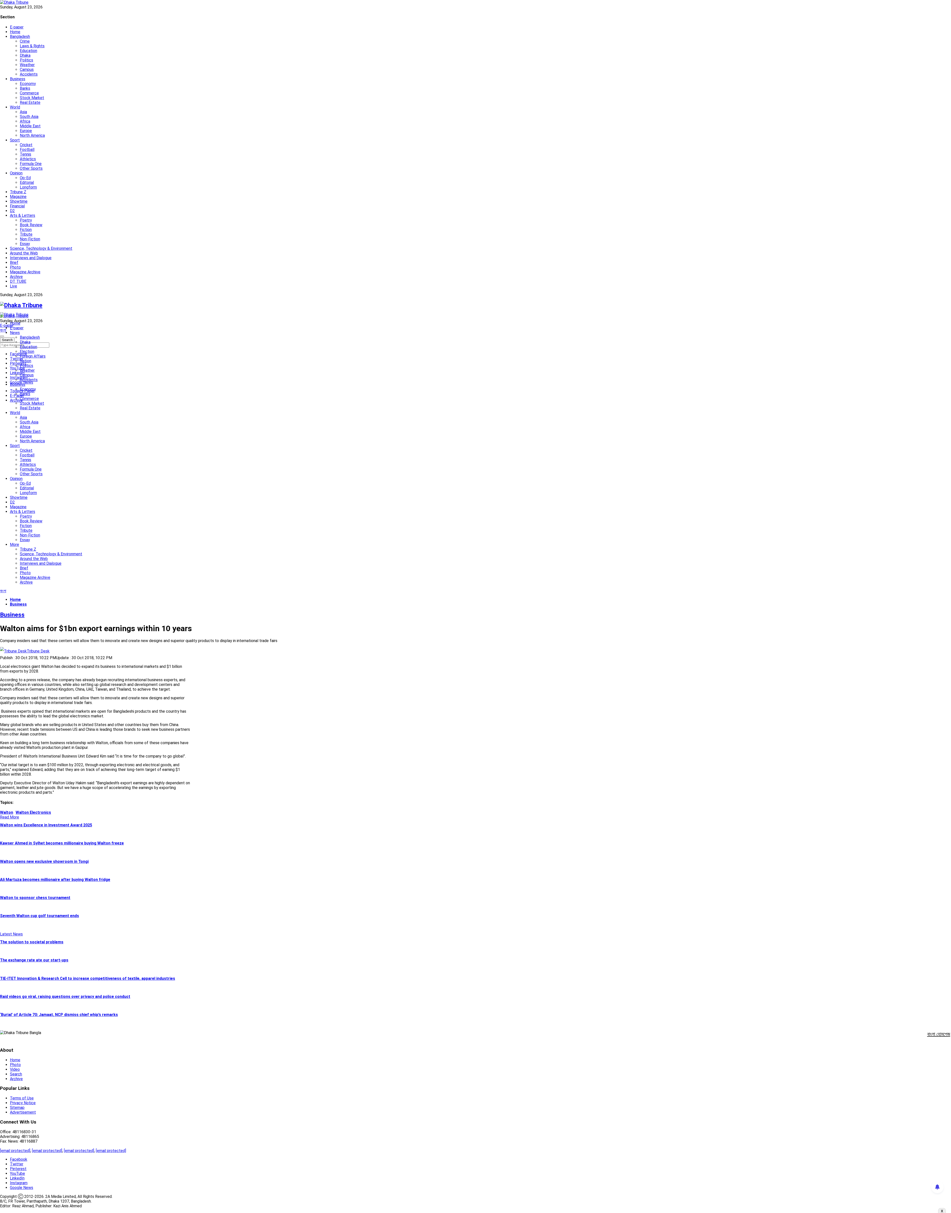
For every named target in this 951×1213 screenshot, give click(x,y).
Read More (9, 817)
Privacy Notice (23, 1102)
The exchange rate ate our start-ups (34, 960)
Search (16, 1074)
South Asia (29, 116)
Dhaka (25, 55)
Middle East (30, 126)
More (14, 544)
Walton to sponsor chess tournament (35, 897)
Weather (27, 64)
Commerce (29, 93)
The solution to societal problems (31, 942)
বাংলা (3, 330)
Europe (26, 130)
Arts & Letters (22, 215)
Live (13, 286)
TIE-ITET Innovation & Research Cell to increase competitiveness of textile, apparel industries (87, 978)
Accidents (29, 74)
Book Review (31, 225)
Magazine (18, 196)
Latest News (11, 934)
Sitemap (17, 1107)
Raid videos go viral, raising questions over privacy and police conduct (65, 996)
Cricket (26, 144)
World (15, 107)
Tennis (25, 154)
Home (15, 31)
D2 (12, 210)
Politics (26, 60)
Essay (25, 243)
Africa (25, 121)
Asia (23, 112)
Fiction (26, 229)
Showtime (18, 201)
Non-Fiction (30, 239)
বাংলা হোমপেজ (938, 1034)
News (15, 332)
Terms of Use (22, 1098)
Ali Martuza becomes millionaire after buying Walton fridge (55, 879)
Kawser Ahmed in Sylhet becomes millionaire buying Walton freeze (62, 843)
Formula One (31, 163)
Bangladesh (20, 36)
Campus (27, 69)
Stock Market (32, 97)
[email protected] (15, 1150)
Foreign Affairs (33, 356)
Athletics (28, 159)
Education (28, 50)
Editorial (27, 182)
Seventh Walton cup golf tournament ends (39, 915)
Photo (15, 267)
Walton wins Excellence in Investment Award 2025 (46, 825)
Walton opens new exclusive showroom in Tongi (44, 861)
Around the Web (24, 253)
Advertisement (23, 1112)
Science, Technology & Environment (41, 248)
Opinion (16, 173)
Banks (25, 88)
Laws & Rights (32, 46)
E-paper (17, 27)
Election (27, 351)
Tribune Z (18, 192)
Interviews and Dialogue (31, 257)
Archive (16, 276)
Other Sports (31, 168)
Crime (25, 41)
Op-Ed (25, 177)
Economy (28, 83)
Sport (15, 140)
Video (15, 1069)
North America (32, 135)
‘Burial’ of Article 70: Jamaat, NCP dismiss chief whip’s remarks (59, 1014)
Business (17, 79)
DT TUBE (18, 281)
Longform (28, 187)
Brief (14, 262)
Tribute (26, 234)
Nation (25, 361)
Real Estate (30, 102)
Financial (17, 206)
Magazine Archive (25, 272)
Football (27, 149)
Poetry (26, 220)
